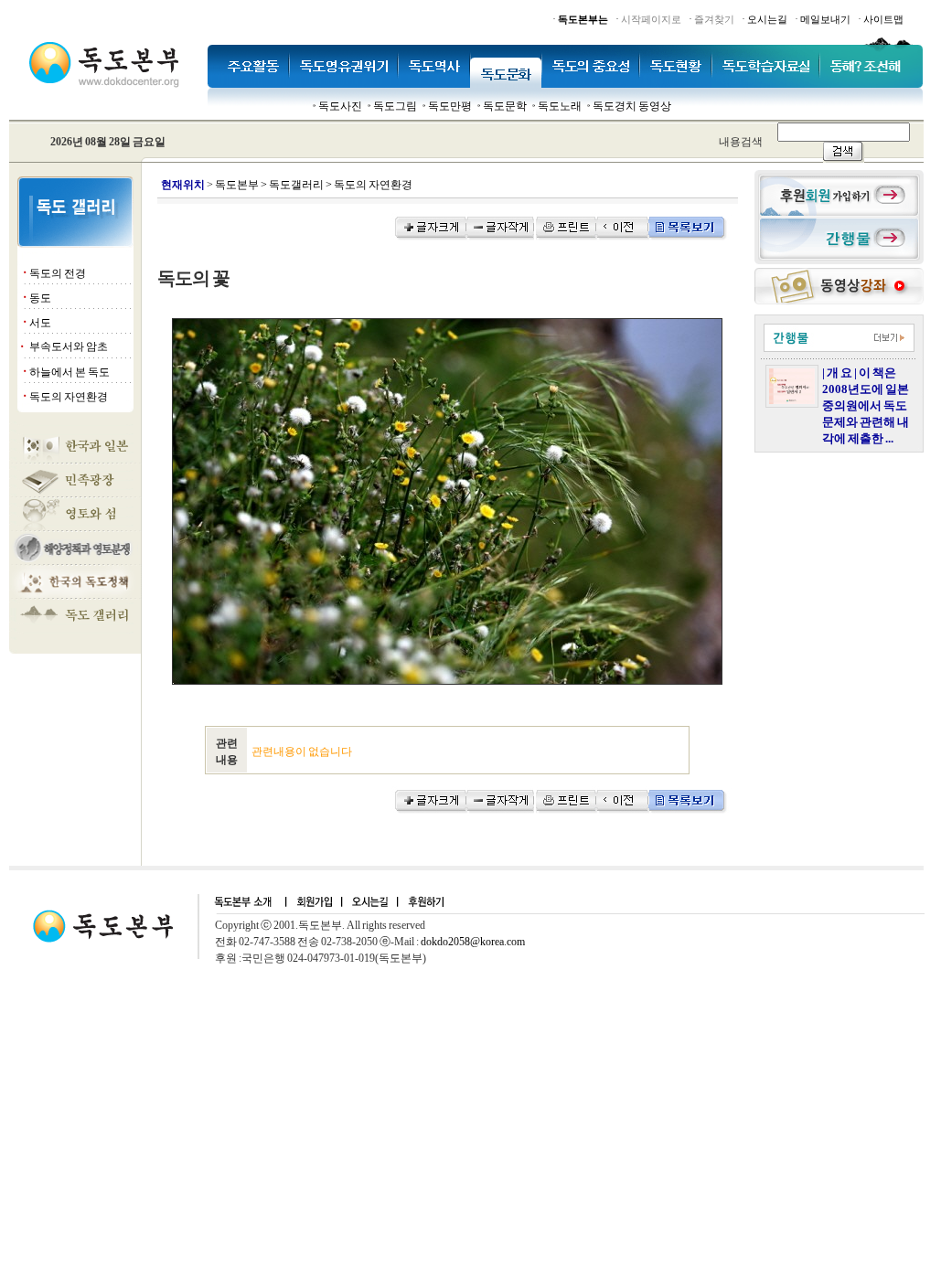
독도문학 (505, 106)
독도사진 (340, 106)
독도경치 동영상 (632, 106)
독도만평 (450, 106)
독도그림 (395, 106)
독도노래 (560, 106)
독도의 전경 (57, 273)
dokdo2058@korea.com (473, 941)
